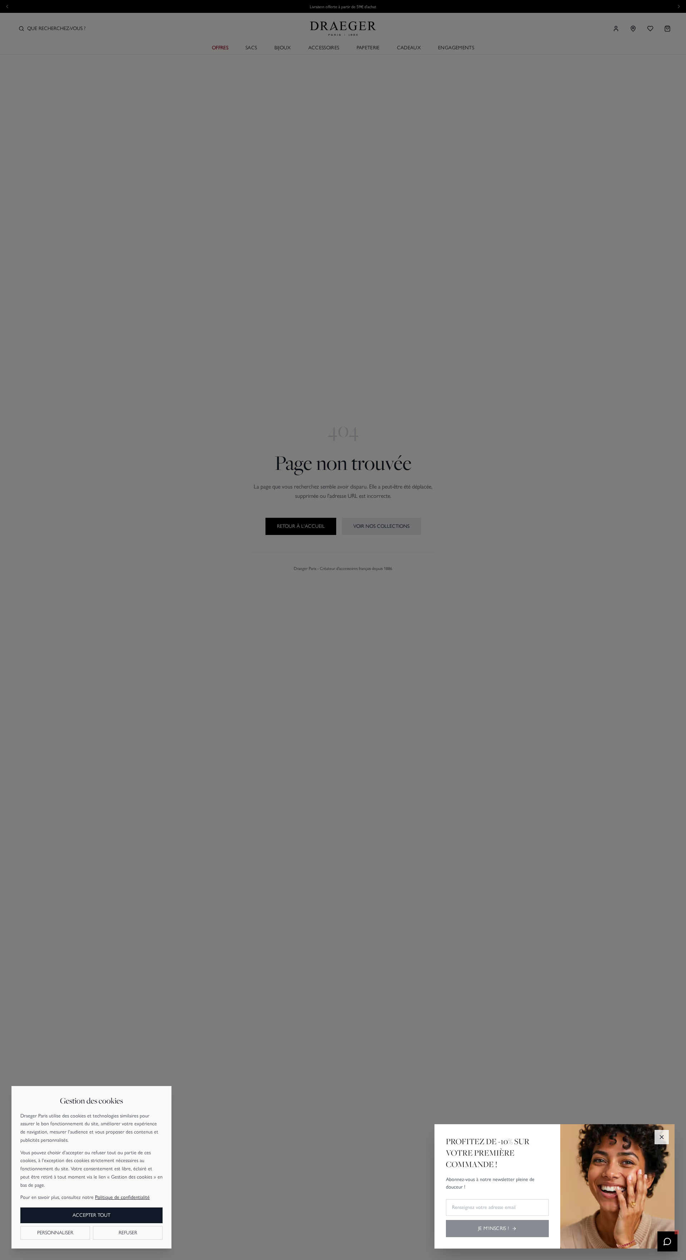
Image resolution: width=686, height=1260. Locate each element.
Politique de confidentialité (122, 1197)
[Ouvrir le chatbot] (667, 1241)
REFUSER (128, 1233)
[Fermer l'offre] (662, 1137)
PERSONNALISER (55, 1233)
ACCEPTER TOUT (91, 1215)
